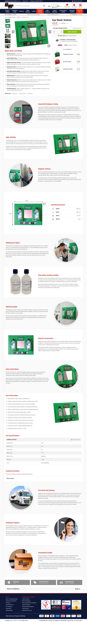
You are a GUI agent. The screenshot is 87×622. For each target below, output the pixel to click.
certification (77, 14)
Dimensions (14, 93)
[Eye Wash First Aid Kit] (57, 69)
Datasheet (30, 93)
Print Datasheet (76, 439)
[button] (13, 31)
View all (66, 49)
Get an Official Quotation (68, 35)
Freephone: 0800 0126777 (36, 1)
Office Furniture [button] (27, 11)
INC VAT (75, 1)
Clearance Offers (79, 11)
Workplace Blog (9, 610)
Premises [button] (21, 11)
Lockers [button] (34, 11)
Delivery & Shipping (26, 601)
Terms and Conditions (78, 620)
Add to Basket (72, 32)
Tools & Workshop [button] (54, 11)
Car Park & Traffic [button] (14, 11)
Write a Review (10, 478)
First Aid (18, 17)
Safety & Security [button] (40, 11)
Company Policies (70, 620)
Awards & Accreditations (11, 601)
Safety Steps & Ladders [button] (63, 11)
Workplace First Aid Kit (68, 54)
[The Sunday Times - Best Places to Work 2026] (76, 605)
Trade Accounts (25, 608)
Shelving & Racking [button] (72, 11)
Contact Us (25, 1)
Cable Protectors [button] (47, 11)
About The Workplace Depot (12, 599)
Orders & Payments (26, 604)
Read (77, 589)
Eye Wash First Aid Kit (68, 69)
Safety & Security (11, 17)
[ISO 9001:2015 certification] (56, 605)
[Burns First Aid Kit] (57, 62)
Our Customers (9, 606)
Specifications (22, 93)
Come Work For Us (10, 604)
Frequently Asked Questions (28, 606)
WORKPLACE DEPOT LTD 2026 (15, 620)
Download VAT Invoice (27, 610)
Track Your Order (25, 599)
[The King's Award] (46, 605)
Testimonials (8, 608)
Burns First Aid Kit (67, 61)
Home (6, 17)
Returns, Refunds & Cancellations (29, 602)
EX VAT (80, 1)
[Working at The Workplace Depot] (66, 605)
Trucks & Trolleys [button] (7, 11)
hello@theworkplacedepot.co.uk (12, 1)
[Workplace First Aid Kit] (57, 54)
